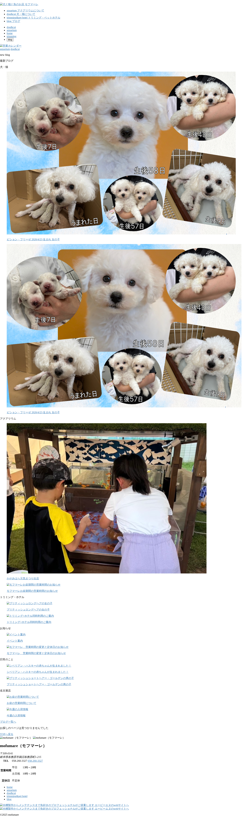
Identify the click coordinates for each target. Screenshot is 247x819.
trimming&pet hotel (17, 796)
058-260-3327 (35, 760)
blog (9, 799)
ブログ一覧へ (8, 721)
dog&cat (11, 793)
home (10, 787)
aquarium (12, 790)
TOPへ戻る (6, 734)
